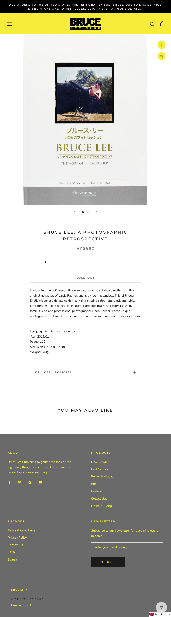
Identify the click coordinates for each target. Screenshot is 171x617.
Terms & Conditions (21, 530)
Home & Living (101, 506)
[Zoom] (161, 45)
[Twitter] (19, 481)
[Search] (152, 24)
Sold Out (85, 277)
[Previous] (74, 212)
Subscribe (108, 562)
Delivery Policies (53, 372)
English (17, 589)
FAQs (12, 552)
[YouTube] (40, 481)
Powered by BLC (22, 605)
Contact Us (15, 545)
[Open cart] (162, 23)
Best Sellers (99, 469)
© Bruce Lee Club (27, 599)
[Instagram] (29, 481)
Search (12, 560)
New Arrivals (100, 462)
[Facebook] (9, 481)
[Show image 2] (88, 212)
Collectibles (99, 498)
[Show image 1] (83, 212)
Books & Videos (102, 476)
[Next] (97, 212)
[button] (160, 614)
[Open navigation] (9, 24)
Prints (95, 484)
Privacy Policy (17, 538)
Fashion (96, 491)
